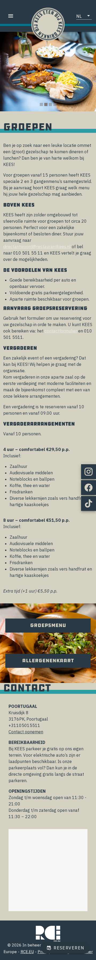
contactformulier (61, 331)
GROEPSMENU (48, 625)
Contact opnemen (26, 731)
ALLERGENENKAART (48, 660)
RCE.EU (27, 951)
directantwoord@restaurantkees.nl (37, 246)
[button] (84, 15)
